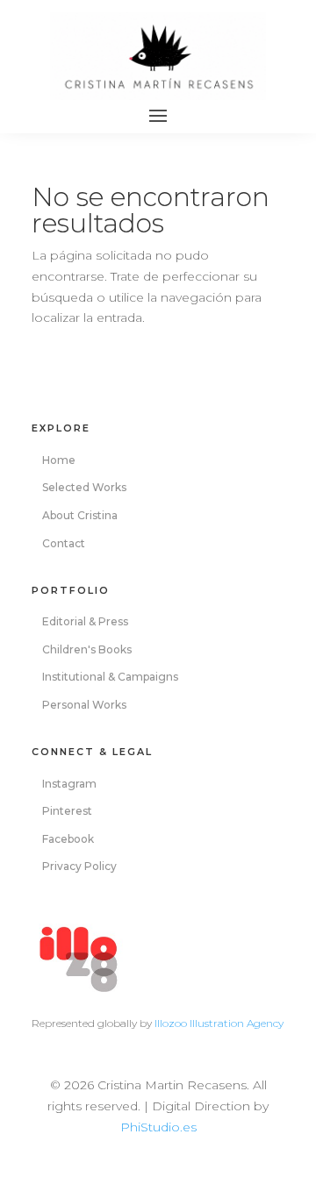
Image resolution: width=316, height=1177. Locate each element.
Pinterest (67, 810)
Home (58, 460)
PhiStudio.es (158, 1127)
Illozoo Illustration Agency (219, 1023)
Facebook (68, 838)
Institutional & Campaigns (110, 676)
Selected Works (84, 487)
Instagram (69, 783)
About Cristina (80, 515)
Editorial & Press (85, 621)
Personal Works (84, 704)
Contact (63, 543)
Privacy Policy (79, 866)
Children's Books (87, 649)
